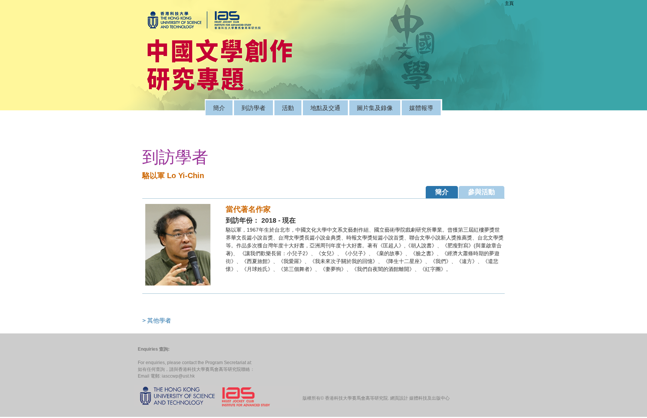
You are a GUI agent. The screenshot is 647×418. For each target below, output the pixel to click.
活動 (288, 108)
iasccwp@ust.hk (178, 376)
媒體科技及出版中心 (429, 398)
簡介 (219, 108)
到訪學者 (253, 108)
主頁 (509, 3)
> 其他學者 (156, 320)
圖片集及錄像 (375, 108)
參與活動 (481, 192)
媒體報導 (421, 108)
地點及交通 (325, 108)
